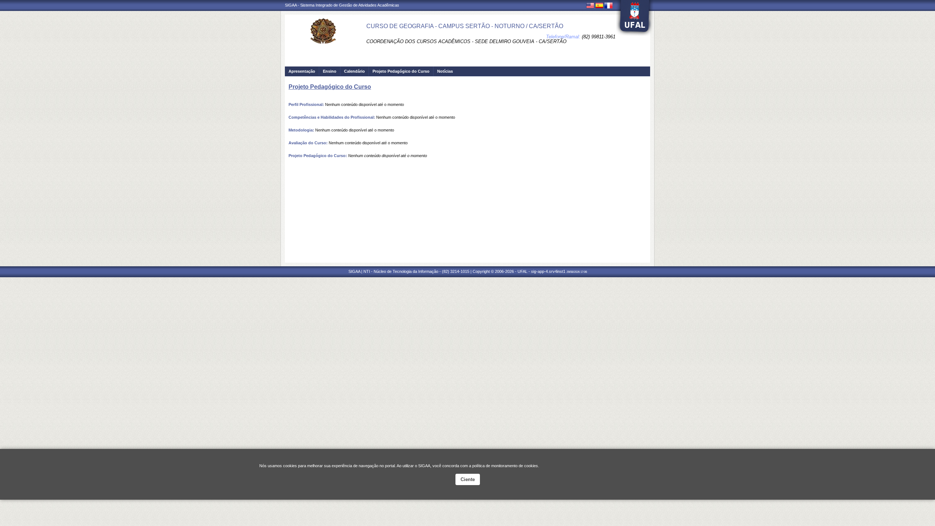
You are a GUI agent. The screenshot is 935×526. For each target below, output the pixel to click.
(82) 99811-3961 (598, 36)
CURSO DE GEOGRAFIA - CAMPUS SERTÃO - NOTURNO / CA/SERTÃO (464, 26)
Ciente (468, 479)
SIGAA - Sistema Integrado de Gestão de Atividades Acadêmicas (342, 5)
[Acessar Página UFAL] (634, 18)
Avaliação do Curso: (308, 143)
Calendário (354, 71)
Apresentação (302, 71)
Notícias (445, 71)
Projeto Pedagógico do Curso (401, 71)
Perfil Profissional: (306, 104)
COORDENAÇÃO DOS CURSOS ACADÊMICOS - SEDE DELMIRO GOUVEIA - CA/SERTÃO (466, 41)
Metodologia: (301, 130)
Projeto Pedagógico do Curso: (318, 155)
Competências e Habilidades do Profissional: (332, 117)
